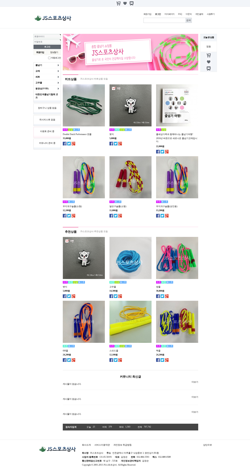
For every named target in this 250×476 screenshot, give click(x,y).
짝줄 (158, 350)
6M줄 (65, 350)
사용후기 (211, 14)
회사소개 (86, 445)
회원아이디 (39, 36)
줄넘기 (39, 65)
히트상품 (71, 79)
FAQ (180, 14)
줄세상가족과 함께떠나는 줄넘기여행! (174, 134)
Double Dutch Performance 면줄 (77, 134)
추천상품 (71, 231)
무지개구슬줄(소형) (72, 206)
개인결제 (199, 14)
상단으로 (207, 445)
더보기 (195, 382)
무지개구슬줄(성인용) (166, 206)
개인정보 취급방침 (122, 445)
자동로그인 (56, 58)
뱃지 (111, 134)
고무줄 (39, 82)
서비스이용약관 (102, 445)
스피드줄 (113, 350)
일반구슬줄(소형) (117, 206)
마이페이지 (169, 14)
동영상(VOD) (42, 88)
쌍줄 (158, 287)
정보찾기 (54, 52)
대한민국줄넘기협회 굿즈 (47, 96)
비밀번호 (38, 42)
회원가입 (147, 14)
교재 (38, 71)
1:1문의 (189, 14)
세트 (38, 77)
